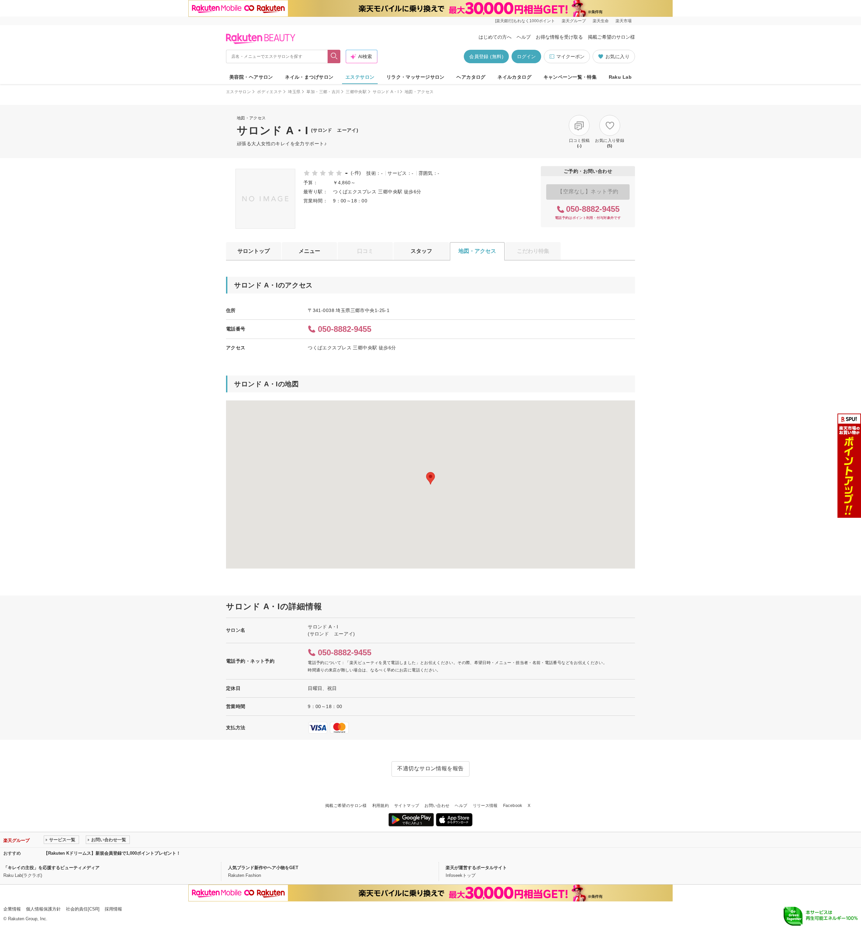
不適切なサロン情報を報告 (430, 768)
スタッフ (421, 251)
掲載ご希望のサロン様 (611, 37)
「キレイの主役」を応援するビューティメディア (51, 867)
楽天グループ (574, 20)
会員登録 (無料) (486, 56)
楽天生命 (601, 20)
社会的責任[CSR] (83, 908)
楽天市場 (623, 20)
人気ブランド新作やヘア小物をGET (263, 867)
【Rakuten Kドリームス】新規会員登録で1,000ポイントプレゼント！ (112, 853)
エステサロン (360, 77)
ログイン (526, 56)
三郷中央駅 (356, 91)
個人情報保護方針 (43, 908)
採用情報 (113, 908)
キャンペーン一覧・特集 (570, 77)
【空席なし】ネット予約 (587, 191)
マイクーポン (570, 56)
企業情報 (12, 908)
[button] (430, 478)
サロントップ (253, 251)
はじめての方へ (495, 37)
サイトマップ (406, 805)
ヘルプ (524, 37)
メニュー (309, 251)
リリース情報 (485, 805)
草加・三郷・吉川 (323, 91)
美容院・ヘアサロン (251, 77)
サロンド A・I (386, 91)
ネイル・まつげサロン (309, 77)
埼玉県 (294, 91)
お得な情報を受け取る (559, 37)
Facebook (512, 805)
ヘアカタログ (471, 77)
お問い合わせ (436, 805)
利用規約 (380, 805)
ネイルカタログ (514, 77)
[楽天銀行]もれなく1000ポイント (525, 20)
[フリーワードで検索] (334, 56)
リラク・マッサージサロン (415, 77)
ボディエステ (269, 91)
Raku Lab (620, 77)
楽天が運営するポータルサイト (476, 867)
